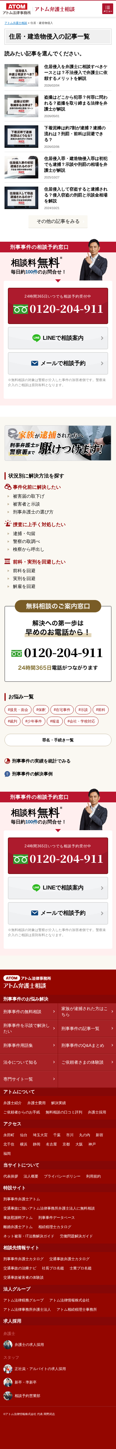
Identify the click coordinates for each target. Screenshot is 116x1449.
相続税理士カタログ (54, 1227)
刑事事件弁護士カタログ (23, 1259)
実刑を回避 (24, 578)
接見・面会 (19, 710)
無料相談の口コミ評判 (64, 1112)
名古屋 (51, 1144)
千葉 (57, 1135)
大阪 (79, 1144)
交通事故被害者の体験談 (23, 1277)
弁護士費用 (36, 1103)
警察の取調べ (26, 541)
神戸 (92, 1144)
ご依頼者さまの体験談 (82, 1062)
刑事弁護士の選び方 (33, 512)
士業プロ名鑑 (81, 1268)
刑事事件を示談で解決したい (26, 1028)
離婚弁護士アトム (18, 1227)
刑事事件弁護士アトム (21, 1199)
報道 (55, 721)
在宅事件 (63, 710)
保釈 (42, 710)
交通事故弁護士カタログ (69, 1259)
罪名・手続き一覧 (58, 740)
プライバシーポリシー (62, 1176)
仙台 (23, 1135)
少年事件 (34, 721)
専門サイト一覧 (18, 1079)
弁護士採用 (97, 1112)
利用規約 (93, 1176)
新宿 (99, 1135)
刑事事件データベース (56, 1217)
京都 (66, 1144)
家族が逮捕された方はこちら (84, 1011)
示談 (84, 710)
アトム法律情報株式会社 (69, 1300)
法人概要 (31, 1176)
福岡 (7, 1153)
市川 (69, 1135)
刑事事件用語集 (18, 1045)
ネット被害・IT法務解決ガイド (28, 1236)
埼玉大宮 (40, 1135)
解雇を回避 (24, 586)
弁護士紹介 (12, 1103)
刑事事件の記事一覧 (80, 1028)
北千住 (8, 1144)
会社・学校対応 (82, 721)
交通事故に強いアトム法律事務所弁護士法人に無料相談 (49, 1208)
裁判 (13, 721)
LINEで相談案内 (63, 338)
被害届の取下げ (28, 496)
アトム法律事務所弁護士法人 (27, 1309)
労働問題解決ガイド (76, 1236)
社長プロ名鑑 (53, 1268)
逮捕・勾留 (24, 533)
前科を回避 (24, 570)
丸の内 (84, 1135)
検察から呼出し (28, 549)
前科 (101, 710)
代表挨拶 (10, 1176)
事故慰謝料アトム (18, 1217)
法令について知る (20, 1062)
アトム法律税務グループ (23, 1300)
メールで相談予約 (63, 363)
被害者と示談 (26, 504)
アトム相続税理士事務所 (77, 1309)
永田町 (8, 1135)
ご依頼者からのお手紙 (21, 1112)
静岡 (36, 1144)
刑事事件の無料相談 (22, 1011)
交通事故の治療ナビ (19, 1268)
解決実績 (58, 1103)
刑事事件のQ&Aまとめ (82, 1045)
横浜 (23, 1144)
